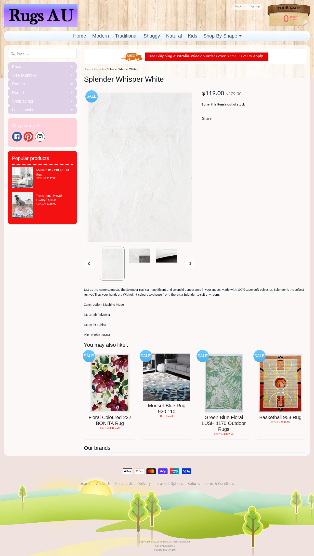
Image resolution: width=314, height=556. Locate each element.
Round (18, 93)
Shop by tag (22, 101)
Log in (239, 6)
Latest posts (22, 110)
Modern (100, 36)
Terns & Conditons (219, 484)
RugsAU (164, 542)
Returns (194, 484)
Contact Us (123, 484)
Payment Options (169, 484)
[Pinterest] (28, 137)
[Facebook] (17, 137)
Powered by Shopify (165, 550)
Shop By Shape (220, 36)
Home (79, 36)
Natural (174, 36)
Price (16, 67)
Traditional (126, 36)
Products (99, 69)
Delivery (144, 484)
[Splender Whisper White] (112, 264)
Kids (192, 36)
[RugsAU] (41, 19)
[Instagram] (40, 137)
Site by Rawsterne (165, 546)
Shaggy (152, 36)
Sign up (255, 6)
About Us (103, 484)
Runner (18, 84)
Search (85, 484)
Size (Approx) (24, 75)
